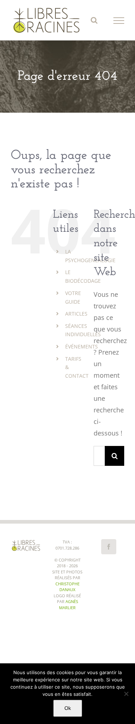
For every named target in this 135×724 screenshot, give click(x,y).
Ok (67, 708)
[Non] (126, 693)
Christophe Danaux (67, 587)
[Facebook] (108, 546)
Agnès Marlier (68, 604)
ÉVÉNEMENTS (81, 346)
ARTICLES (76, 313)
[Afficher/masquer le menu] (118, 20)
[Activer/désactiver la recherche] (94, 20)
